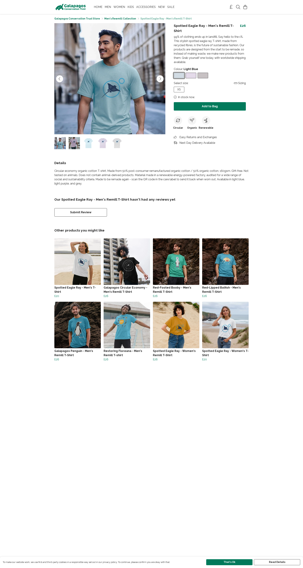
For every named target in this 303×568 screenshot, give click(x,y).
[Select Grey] (203, 75)
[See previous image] (59, 78)
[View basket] (245, 7)
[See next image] (160, 78)
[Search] (238, 7)
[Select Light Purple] (191, 75)
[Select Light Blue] (179, 75)
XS (179, 89)
